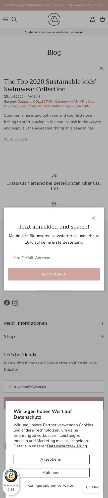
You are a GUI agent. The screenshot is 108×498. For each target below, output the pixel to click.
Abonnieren (54, 274)
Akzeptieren (51, 459)
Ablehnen (52, 472)
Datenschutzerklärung (67, 446)
